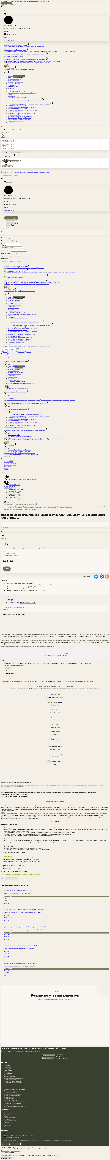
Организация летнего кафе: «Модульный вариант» (26, 100)
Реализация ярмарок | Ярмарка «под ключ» (16, 1106)
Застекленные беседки (10, 1075)
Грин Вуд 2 (7, 1067)
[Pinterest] (20, 1144)
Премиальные (8, 1073)
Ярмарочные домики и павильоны (14, 1105)
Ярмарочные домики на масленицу (14, 1101)
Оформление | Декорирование (13, 1103)
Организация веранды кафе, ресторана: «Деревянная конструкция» (31, 104)
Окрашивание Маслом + (17, 588)
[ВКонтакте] (6, 1144)
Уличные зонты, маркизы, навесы (17, 108)
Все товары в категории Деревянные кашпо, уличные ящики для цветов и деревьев (23, 548)
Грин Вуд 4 (7, 1069)
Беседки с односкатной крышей (13, 1078)
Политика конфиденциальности (10, 1151)
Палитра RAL (8, 1124)
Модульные (11, 88)
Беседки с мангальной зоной (12, 1095)
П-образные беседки (10, 1091)
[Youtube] (10, 1144)
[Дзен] (13, 1144)
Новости (6, 1114)
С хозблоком (11, 85)
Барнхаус (6, 1072)
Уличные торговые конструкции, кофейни (20, 116)
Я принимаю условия (18, 256)
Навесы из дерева (41, 506)
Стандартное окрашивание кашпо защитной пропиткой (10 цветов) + (30, 585)
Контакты (9, 228)
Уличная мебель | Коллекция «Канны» (19, 119)
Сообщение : (4, 247)
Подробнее (5, 609)
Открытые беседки (13, 80)
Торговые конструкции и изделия (81, 506)
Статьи (6, 1116)
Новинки (10, 76)
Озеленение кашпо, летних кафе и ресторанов (21, 113)
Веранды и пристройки (14, 89)
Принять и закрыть (6, 1158)
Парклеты (10, 122)
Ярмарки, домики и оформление (27, 506)
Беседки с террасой (9, 1076)
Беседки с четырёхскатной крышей (14, 1089)
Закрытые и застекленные (15, 82)
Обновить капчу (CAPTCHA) (9, 253)
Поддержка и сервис (10, 1117)
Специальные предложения (16, 121)
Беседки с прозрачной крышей (13, 1082)
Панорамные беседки (10, 1100)
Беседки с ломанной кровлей (12, 1081)
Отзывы (6, 1122)
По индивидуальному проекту (16, 91)
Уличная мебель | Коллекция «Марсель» (19, 118)
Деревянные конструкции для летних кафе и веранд (23, 110)
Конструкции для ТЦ (14, 115)
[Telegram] (2, 1144)
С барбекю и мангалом (14, 83)
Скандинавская (8, 1070)
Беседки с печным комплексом (13, 1094)
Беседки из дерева (13, 506)
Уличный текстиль (13, 111)
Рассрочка (7, 1119)
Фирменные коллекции (14, 79)
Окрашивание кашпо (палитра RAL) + (21, 587)
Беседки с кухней (9, 1097)
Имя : (2, 244)
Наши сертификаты (10, 1120)
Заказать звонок (7, 166)
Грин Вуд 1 (7, 1065)
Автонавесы (11, 96)
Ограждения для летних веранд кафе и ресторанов (22, 107)
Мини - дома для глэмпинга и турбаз (24, 507)
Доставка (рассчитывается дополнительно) (19, 583)
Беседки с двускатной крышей (13, 1079)
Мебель (36, 507)
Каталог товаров (6, 3)
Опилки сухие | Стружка (44, 507)
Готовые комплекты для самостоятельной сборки (22, 93)
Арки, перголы (68, 506)
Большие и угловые (13, 86)
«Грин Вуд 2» (11, 77)
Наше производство (10, 1113)
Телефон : (3, 245)
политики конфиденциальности (24, 256)
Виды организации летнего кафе (17, 97)
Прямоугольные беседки (11, 1092)
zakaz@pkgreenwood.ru (12, 1137)
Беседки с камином (9, 1098)
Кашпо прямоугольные (11, 878)
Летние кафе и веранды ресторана (55, 506)
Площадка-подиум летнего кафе (17, 105)
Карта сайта (7, 1125)
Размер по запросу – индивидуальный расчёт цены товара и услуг (26, 590)
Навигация (4, 353)
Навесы (10, 94)
